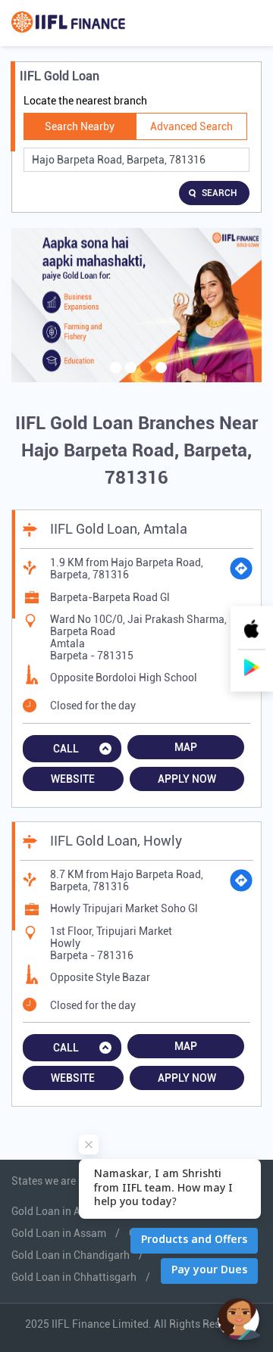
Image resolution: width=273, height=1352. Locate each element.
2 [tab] (129, 377)
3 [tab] (144, 377)
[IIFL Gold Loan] (68, 23)
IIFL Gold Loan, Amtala (118, 529)
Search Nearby (80, 126)
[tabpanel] (136, 305)
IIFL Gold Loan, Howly (116, 841)
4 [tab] (159, 377)
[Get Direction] (241, 568)
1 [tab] (114, 377)
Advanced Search (191, 126)
